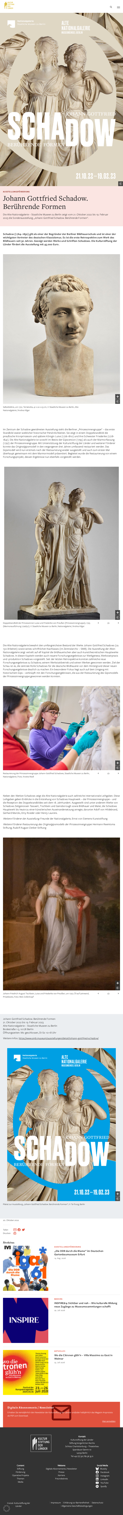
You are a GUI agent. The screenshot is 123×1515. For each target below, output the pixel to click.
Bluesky (103, 1468)
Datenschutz (97, 1502)
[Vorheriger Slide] (98, 623)
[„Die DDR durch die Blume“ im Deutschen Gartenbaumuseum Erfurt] (25, 1290)
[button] (6, 1508)
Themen (20, 1478)
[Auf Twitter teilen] (23, 1230)
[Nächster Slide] (118, 623)
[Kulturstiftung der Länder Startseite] (9, 5)
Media (20, 1481)
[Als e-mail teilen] (15, 1230)
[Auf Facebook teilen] (19, 1230)
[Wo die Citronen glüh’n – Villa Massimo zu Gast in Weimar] (25, 1394)
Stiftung (20, 1468)
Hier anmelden (109, 1421)
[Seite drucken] (15, 1233)
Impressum (56, 1502)
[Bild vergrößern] (117, 612)
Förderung (20, 1471)
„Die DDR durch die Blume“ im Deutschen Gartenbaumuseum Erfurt (79, 1252)
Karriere (61, 1475)
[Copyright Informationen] (120, 183)
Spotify (103, 1486)
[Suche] (111, 7)
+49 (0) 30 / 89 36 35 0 (83, 1456)
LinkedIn (104, 1479)
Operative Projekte (20, 1475)
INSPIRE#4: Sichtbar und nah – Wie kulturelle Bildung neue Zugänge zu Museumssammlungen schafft (85, 1304)
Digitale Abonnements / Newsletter (61, 1468)
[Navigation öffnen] (118, 6)
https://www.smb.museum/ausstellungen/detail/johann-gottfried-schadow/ (59, 1038)
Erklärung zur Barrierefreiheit (76, 1502)
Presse (61, 1471)
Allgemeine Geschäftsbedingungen (77, 1505)
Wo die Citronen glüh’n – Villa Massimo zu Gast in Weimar (83, 1356)
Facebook (104, 1472)
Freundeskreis (61, 1478)
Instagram (105, 1475)
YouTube (104, 1482)
